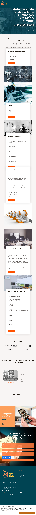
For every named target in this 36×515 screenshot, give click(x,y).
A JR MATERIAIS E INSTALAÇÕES (26, 376)
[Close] (35, 506)
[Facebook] (2, 490)
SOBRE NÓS (23, 371)
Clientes (18, 4)
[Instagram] (4, 490)
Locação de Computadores (23, 477)
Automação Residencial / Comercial (25, 479)
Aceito (27, 513)
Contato (23, 4)
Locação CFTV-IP (22, 475)
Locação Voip (21, 476)
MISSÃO (22, 379)
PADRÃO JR (23, 374)
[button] (18, 74)
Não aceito (10, 513)
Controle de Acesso (22, 474)
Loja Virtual (13, 4)
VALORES (22, 384)
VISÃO (22, 381)
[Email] (6, 490)
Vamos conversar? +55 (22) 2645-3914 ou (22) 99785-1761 (18, 435)
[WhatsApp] (8, 490)
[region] (18, 510)
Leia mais (5, 510)
